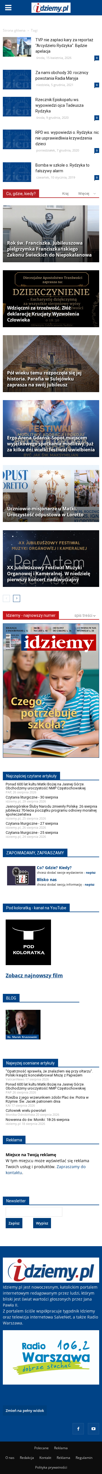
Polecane (41, 1448)
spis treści (84, 615)
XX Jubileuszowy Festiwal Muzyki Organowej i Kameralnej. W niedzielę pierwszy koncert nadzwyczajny (48, 574)
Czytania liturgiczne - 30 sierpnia (32, 797)
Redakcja (27, 1457)
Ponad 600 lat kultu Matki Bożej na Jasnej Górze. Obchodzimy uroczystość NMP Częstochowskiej (46, 786)
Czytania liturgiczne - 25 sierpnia (32, 832)
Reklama (61, 1448)
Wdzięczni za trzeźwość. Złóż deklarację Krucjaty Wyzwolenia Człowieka (43, 314)
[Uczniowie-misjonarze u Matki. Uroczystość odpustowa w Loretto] (51, 493)
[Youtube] (93, 1428)
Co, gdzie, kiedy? (21, 193)
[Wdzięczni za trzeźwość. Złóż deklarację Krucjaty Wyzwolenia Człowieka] (51, 298)
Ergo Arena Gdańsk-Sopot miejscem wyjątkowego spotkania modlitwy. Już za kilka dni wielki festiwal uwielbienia (51, 444)
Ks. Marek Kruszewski (22, 1037)
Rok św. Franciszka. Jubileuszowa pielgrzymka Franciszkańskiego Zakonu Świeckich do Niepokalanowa (49, 249)
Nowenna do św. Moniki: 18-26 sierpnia (37, 1119)
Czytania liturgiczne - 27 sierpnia (32, 823)
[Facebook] (78, 1428)
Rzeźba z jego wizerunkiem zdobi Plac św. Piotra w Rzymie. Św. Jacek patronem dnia (47, 1099)
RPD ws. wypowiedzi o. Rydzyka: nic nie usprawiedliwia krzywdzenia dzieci (67, 138)
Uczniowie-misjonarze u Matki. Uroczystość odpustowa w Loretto (45, 512)
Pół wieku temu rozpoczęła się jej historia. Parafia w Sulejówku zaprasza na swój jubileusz (44, 379)
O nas (9, 1457)
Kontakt (45, 1457)
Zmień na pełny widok (25, 1410)
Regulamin (84, 1457)
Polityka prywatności (51, 1467)
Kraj (65, 193)
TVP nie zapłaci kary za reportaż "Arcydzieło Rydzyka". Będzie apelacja (64, 46)
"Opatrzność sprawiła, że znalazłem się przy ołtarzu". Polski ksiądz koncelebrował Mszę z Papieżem (49, 1073)
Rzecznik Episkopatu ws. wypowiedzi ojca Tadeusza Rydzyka (59, 105)
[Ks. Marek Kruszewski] (23, 1030)
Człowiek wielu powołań (26, 1110)
